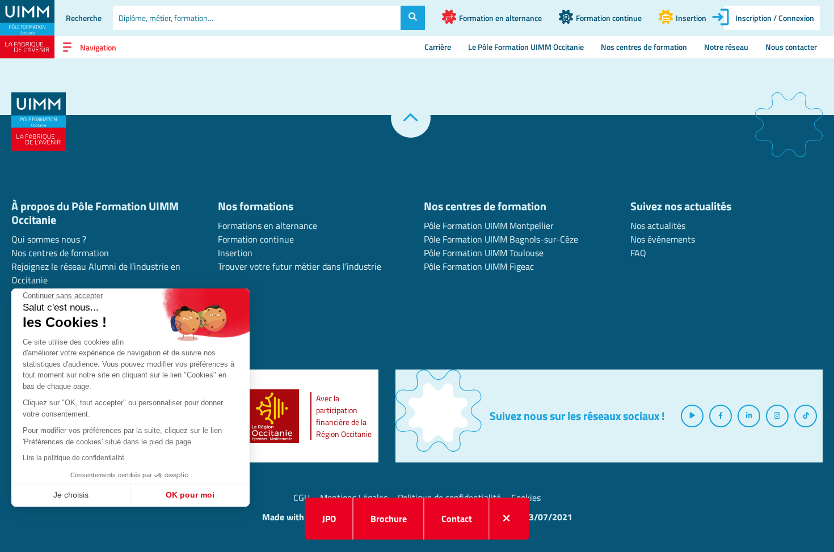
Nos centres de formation (644, 47)
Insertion (235, 253)
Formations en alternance (267, 225)
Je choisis (71, 494)
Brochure (388, 518)
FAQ (638, 253)
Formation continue (256, 239)
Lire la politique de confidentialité (74, 458)
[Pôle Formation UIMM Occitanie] (27, 29)
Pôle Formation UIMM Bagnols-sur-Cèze (501, 239)
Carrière (437, 47)
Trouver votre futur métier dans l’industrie (299, 266)
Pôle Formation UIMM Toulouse (484, 253)
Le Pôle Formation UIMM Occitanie (526, 47)
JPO (329, 518)
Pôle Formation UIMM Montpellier (489, 225)
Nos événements (662, 239)
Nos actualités (657, 225)
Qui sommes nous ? (48, 239)
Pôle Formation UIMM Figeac (479, 266)
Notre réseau (726, 47)
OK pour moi (190, 494)
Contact (456, 518)
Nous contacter (791, 47)
